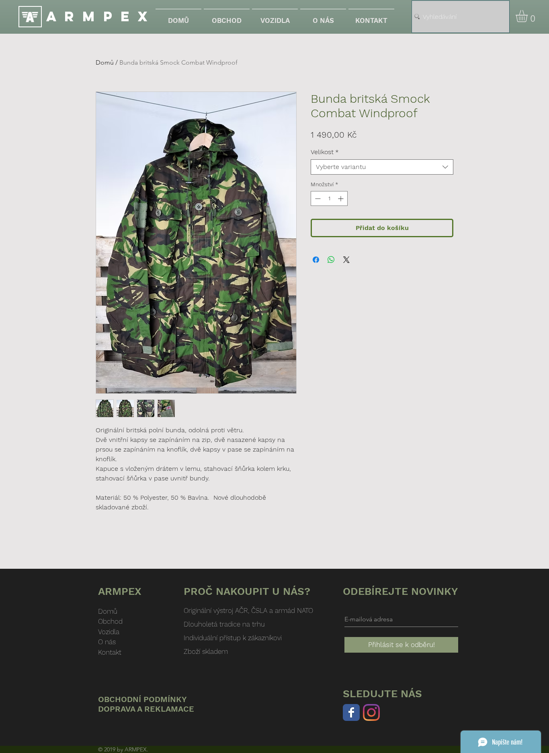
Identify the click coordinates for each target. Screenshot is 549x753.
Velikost (325, 152)
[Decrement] (317, 198)
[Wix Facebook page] (351, 712)
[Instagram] (371, 712)
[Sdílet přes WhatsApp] (331, 260)
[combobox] (382, 167)
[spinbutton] (329, 198)
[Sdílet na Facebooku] (316, 260)
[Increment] (341, 198)
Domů (105, 62)
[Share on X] (346, 260)
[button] (529, 16)
